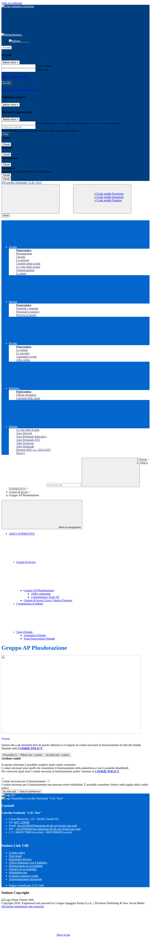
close (6, 215)
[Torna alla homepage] (75, 182)
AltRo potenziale (41, 593)
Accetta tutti (57, 755)
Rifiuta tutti (31, 755)
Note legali (15, 856)
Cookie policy (17, 852)
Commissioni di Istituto (29, 603)
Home (143, 459)
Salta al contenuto (11, 3)
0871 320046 (21, 822)
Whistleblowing (18, 872)
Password (42, 69)
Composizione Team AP (45, 597)
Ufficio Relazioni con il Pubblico (28, 862)
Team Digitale (24, 632)
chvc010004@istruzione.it (47, 825)
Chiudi (6, 144)
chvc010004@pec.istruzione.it (48, 829)
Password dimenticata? (14, 76)
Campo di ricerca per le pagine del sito (23, 484)
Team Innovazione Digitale (39, 638)
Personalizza (10, 755)
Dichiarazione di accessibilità (26, 866)
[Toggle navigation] (30, 199)
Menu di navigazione (69, 527)
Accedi (6, 47)
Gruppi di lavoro (18, 491)
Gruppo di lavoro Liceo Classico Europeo (48, 600)
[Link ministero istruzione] (17, 6)
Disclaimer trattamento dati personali (22, 906)
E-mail (40, 123)
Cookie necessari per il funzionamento (24, 781)
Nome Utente (44, 66)
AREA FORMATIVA (22, 533)
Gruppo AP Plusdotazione (39, 590)
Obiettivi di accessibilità (22, 869)
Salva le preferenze (30, 791)
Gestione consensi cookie (23, 875)
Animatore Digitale (35, 635)
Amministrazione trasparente (25, 879)
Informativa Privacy (20, 859)
